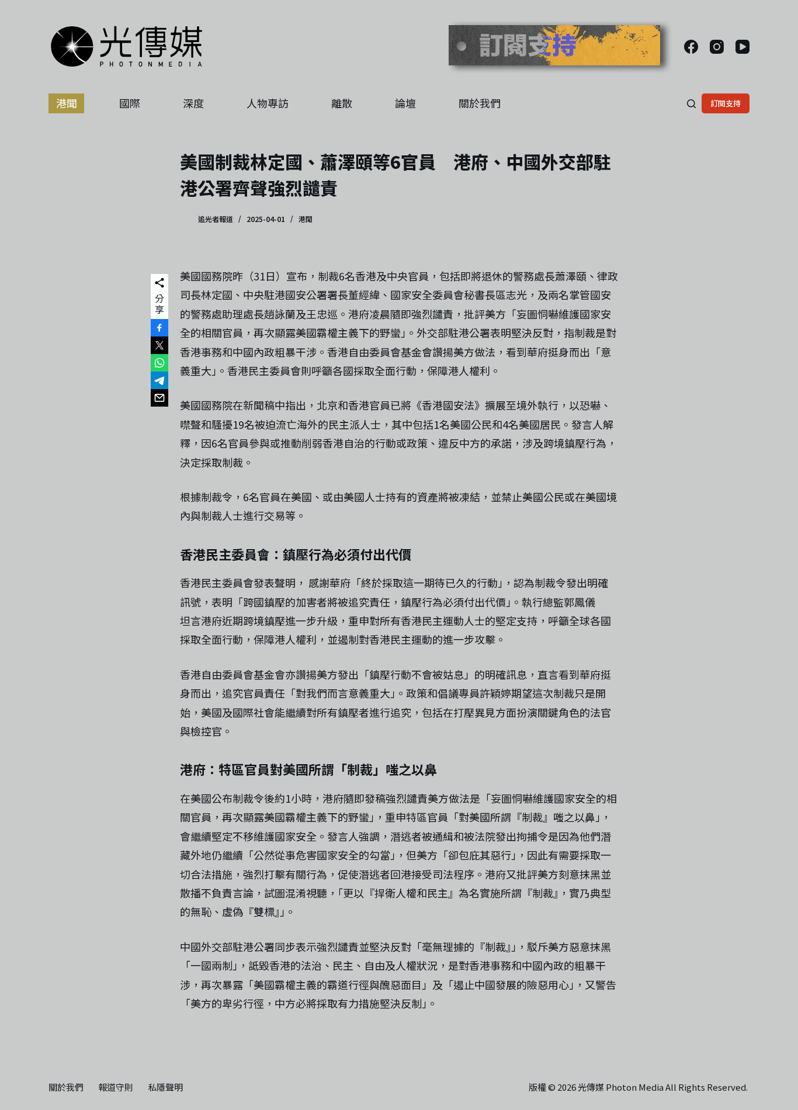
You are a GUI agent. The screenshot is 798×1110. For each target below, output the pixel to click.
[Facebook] (691, 47)
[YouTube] (742, 47)
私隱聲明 (165, 1087)
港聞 (66, 102)
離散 (341, 102)
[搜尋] (691, 103)
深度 (193, 102)
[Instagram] (717, 47)
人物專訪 (268, 102)
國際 (129, 102)
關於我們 (480, 102)
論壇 (405, 102)
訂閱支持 (725, 103)
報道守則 (115, 1087)
